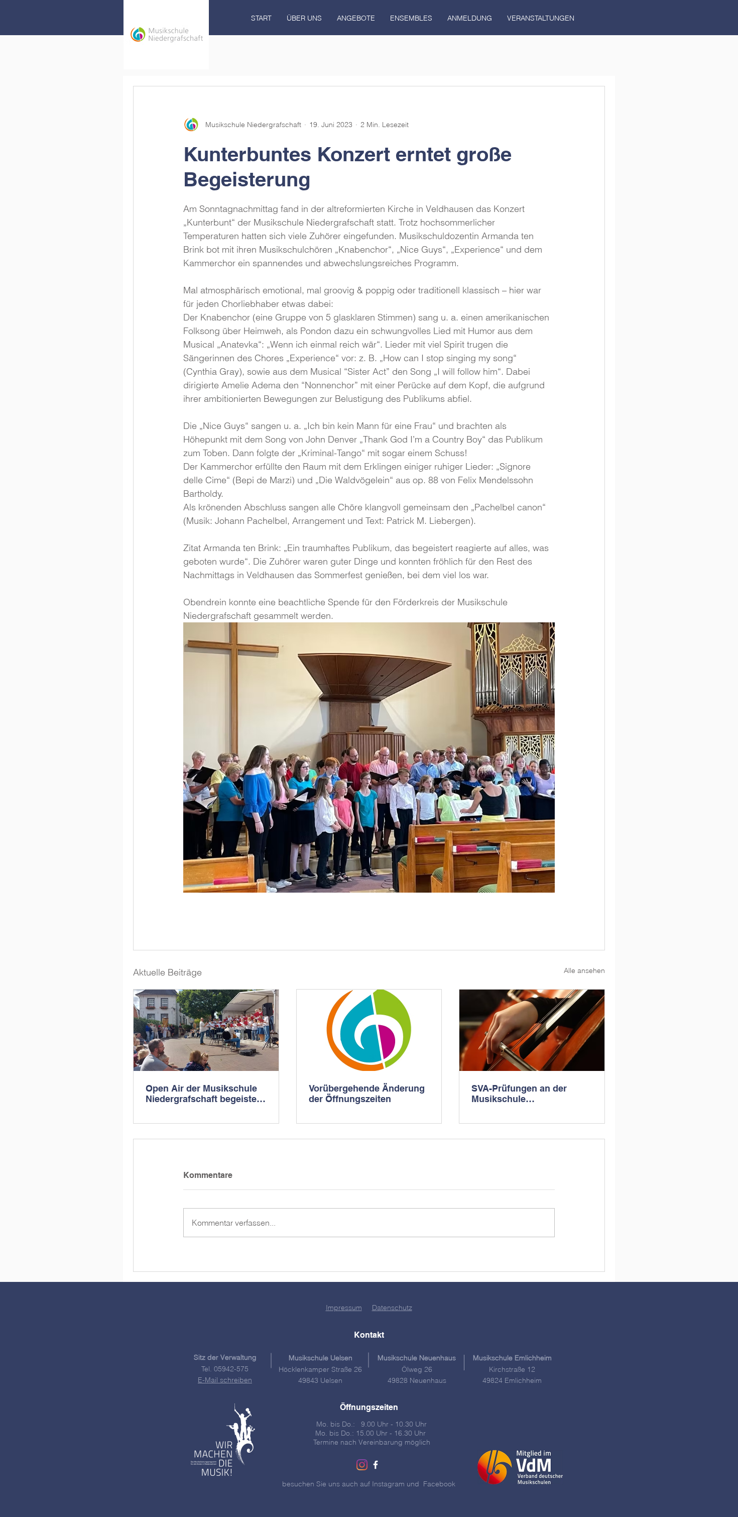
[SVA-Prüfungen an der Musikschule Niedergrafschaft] (531, 1030)
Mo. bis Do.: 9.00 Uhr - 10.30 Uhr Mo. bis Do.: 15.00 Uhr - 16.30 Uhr (371, 1429)
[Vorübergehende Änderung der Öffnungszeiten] (369, 1030)
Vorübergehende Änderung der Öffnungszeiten (367, 1093)
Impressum (344, 1307)
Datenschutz (392, 1307)
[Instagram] (361, 1464)
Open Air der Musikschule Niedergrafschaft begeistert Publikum (204, 1093)
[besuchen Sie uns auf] (375, 1464)
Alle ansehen (584, 970)
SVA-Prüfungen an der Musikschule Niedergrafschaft (519, 1093)
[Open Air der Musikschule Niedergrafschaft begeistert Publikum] (206, 1030)
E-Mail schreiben (225, 1379)
